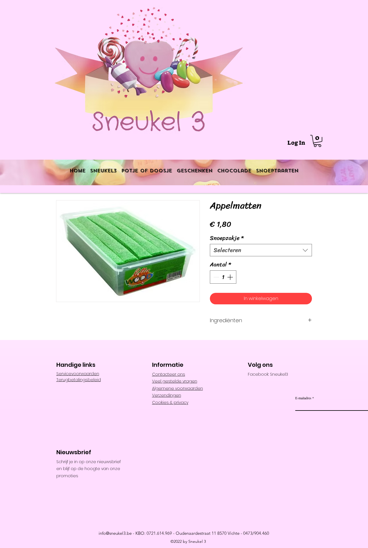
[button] (317, 141)
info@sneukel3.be (115, 533)
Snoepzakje (227, 238)
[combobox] (261, 250)
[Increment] (230, 277)
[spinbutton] (223, 277)
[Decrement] (216, 277)
